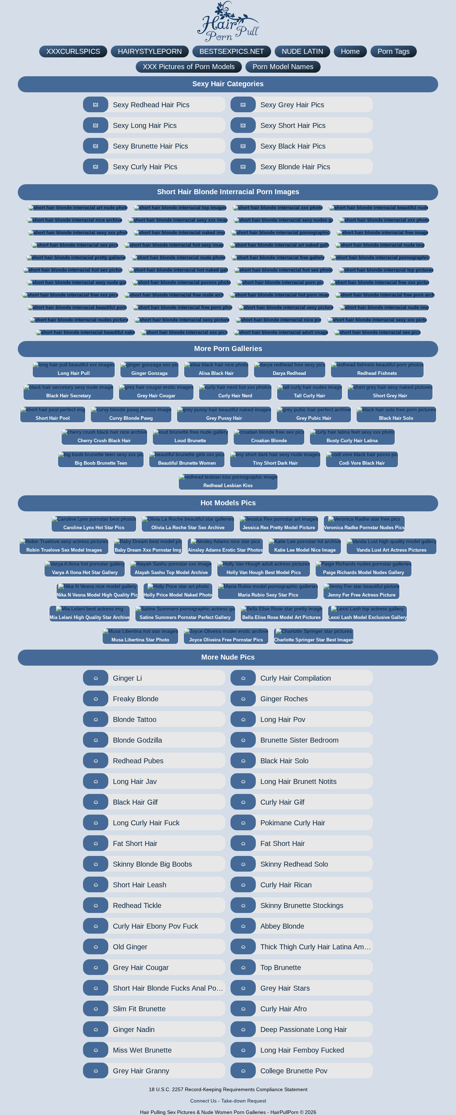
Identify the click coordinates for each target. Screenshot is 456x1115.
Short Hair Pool (53, 418)
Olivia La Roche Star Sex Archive (187, 527)
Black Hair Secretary (68, 395)
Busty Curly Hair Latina (352, 440)
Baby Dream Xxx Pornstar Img (148, 550)
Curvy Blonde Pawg (131, 418)
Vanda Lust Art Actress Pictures (391, 550)
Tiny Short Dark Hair (275, 463)
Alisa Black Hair (216, 373)
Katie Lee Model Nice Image (305, 550)
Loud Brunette (190, 440)
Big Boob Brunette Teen (101, 463)
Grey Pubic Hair (313, 418)
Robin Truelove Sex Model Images (64, 550)
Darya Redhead (289, 373)
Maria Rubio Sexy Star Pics (268, 595)
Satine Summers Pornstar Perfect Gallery (185, 617)
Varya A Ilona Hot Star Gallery (85, 572)
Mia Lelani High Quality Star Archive (90, 617)
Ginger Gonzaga (149, 373)
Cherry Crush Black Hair (104, 440)
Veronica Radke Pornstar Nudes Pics (364, 527)
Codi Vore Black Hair (362, 463)
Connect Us (203, 1101)
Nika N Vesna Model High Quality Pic (97, 595)
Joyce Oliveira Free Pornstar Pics (226, 639)
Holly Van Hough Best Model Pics (264, 572)
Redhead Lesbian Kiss (228, 485)
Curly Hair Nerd (235, 395)
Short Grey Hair (390, 395)
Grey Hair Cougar (156, 395)
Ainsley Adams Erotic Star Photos (225, 550)
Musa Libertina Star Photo (140, 639)
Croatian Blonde (269, 440)
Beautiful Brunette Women (187, 463)
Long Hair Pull (74, 373)
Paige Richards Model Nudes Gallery (363, 572)
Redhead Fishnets (377, 373)
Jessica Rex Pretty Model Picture (279, 527)
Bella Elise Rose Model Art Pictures (281, 617)
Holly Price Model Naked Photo (178, 595)
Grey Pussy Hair (224, 418)
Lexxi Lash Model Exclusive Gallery (367, 617)
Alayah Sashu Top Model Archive (171, 572)
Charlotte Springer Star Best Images (313, 639)
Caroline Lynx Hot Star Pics (93, 527)
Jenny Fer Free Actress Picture (361, 595)
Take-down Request (243, 1101)
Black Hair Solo (396, 418)
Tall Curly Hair (309, 395)
